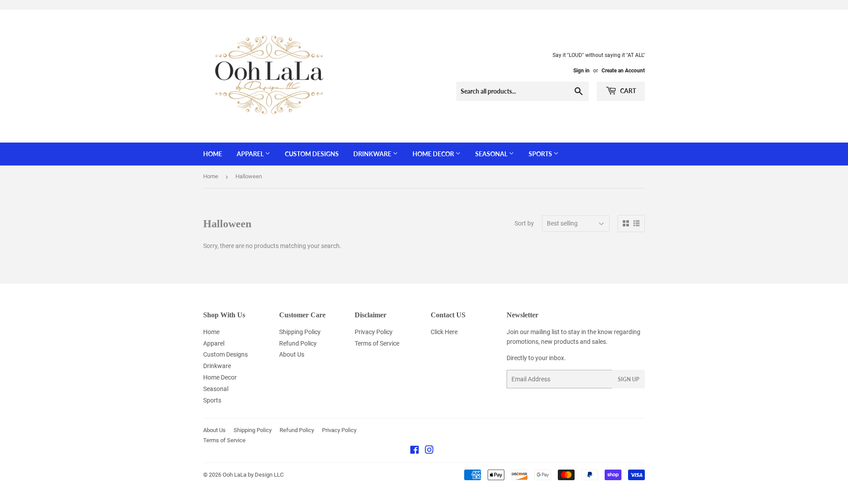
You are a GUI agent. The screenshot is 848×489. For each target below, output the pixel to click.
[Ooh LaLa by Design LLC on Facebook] (414, 451)
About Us (291, 354)
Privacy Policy (374, 331)
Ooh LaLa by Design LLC (253, 474)
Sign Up (628, 379)
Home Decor (434, 154)
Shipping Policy (300, 331)
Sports (541, 154)
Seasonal (492, 154)
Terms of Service (377, 343)
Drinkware (373, 154)
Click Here (444, 331)
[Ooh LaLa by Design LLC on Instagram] (429, 451)
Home (212, 154)
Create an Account (623, 71)
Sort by (524, 223)
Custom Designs (312, 154)
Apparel (251, 154)
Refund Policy (298, 343)
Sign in (581, 71)
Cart (627, 90)
